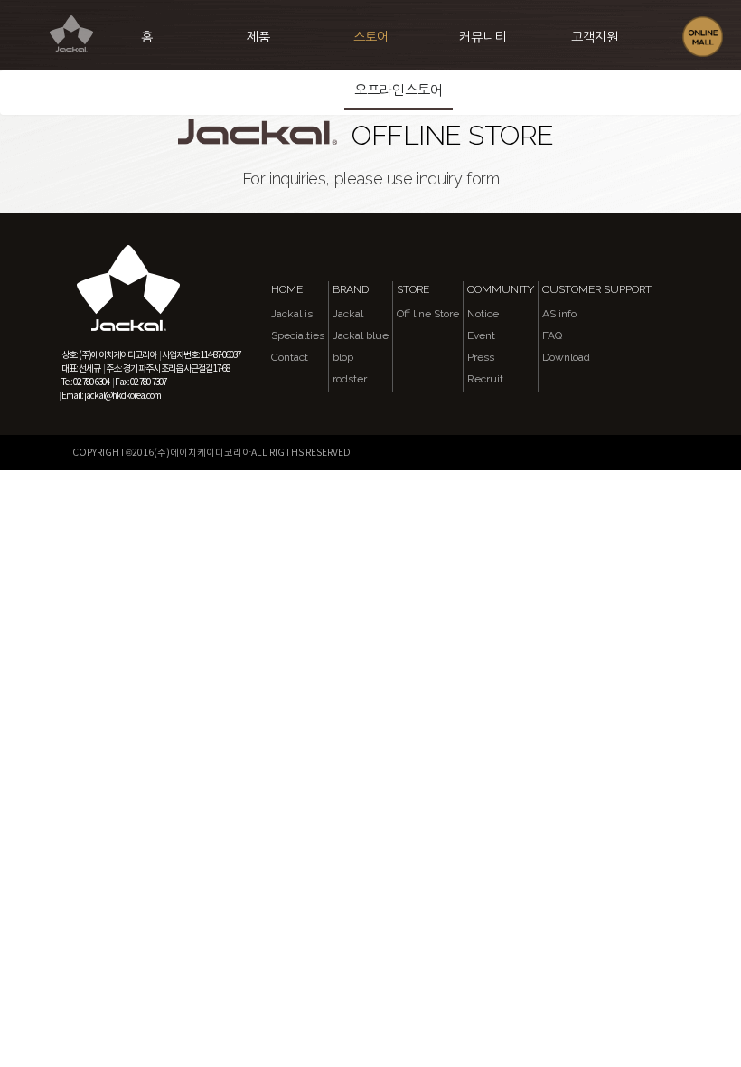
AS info (559, 313)
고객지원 (594, 37)
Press (480, 357)
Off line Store (428, 313)
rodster (350, 379)
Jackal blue (361, 335)
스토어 (371, 37)
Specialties (297, 335)
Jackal (348, 313)
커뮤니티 (482, 37)
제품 (258, 37)
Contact (289, 357)
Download (566, 357)
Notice (483, 313)
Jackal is (292, 313)
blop (343, 357)
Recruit (485, 379)
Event (481, 335)
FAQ (552, 335)
